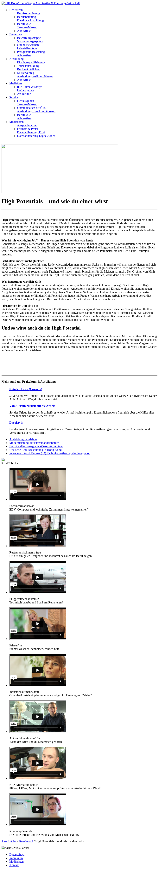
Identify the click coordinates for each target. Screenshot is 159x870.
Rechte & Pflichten (28, 69)
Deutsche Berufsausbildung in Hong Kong (35, 449)
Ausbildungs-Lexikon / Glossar (36, 111)
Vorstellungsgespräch (30, 41)
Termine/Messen (27, 27)
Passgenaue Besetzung (31, 51)
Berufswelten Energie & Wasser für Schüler (36, 446)
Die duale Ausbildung (30, 20)
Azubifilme (24, 93)
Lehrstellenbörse (27, 48)
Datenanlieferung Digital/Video (36, 135)
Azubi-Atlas (9, 841)
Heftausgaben (25, 90)
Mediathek (15, 83)
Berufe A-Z (24, 23)
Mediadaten (16, 121)
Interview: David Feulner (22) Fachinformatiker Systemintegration (49, 453)
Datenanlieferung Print (31, 132)
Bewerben (15, 34)
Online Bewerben (28, 44)
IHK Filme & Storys (29, 86)
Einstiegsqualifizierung (31, 62)
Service (13, 97)
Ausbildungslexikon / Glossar (35, 76)
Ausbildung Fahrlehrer (23, 439)
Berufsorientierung (28, 13)
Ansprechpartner (27, 125)
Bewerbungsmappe (29, 37)
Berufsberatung (26, 16)
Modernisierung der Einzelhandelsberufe (34, 442)
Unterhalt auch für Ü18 (31, 107)
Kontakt (14, 865)
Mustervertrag (25, 72)
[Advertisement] (79, 364)
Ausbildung (16, 58)
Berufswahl (16, 9)
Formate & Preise (27, 128)
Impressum (16, 858)
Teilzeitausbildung (28, 65)
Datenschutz (16, 854)
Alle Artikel (24, 30)
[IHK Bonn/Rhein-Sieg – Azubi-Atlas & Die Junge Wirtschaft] (41, 3)
